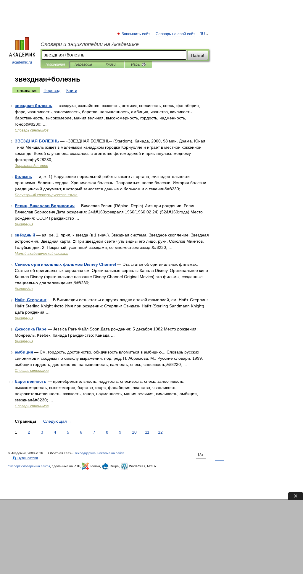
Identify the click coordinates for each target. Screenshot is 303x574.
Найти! (197, 55)
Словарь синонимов (32, 130)
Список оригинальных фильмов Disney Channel (65, 264)
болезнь (23, 176)
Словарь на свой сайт (175, 34)
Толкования (55, 64)
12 (160, 432)
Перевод (51, 90)
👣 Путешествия (25, 458)
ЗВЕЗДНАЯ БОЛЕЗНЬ (37, 141)
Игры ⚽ (138, 64)
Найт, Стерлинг (30, 299)
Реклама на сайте (110, 453)
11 (147, 432)
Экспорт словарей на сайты (29, 466)
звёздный (25, 235)
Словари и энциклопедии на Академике (90, 44)
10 (134, 432)
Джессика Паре (30, 329)
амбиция (24, 352)
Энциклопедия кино (31, 166)
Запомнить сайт (136, 34)
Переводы (83, 64)
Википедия (24, 224)
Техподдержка (85, 453)
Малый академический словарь (41, 254)
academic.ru (22, 62)
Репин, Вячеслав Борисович (45, 205)
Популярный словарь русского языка (46, 195)
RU (202, 34)
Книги (111, 64)
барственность (30, 381)
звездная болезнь (33, 105)
